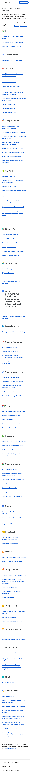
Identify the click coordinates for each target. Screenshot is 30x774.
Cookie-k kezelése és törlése (9, 488)
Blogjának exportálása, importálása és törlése (14, 557)
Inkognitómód (5, 483)
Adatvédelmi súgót (10, 748)
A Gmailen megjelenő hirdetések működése (13, 411)
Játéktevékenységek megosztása (11, 255)
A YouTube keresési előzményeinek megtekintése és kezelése (11, 81)
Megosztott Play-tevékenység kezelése (12, 238)
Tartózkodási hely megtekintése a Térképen (13, 132)
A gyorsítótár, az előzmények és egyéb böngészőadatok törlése (12, 474)
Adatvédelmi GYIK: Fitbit (8, 682)
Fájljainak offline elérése (8, 273)
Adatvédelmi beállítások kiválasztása (12, 469)
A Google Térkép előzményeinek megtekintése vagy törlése (10, 143)
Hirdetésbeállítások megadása (10, 543)
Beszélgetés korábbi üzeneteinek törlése (13, 445)
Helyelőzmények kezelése (9, 186)
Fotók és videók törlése (8, 597)
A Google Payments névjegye (9, 347)
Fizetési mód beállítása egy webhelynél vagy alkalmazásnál (13, 362)
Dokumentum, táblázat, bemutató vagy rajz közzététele (13, 317)
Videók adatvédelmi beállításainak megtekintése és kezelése (11, 87)
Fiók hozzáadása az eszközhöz (10, 234)
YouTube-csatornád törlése (9, 112)
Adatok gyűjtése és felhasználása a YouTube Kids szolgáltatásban (14, 99)
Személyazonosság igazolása (10, 351)
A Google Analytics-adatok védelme (11, 635)
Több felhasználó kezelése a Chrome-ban (13, 479)
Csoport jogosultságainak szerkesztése (12, 381)
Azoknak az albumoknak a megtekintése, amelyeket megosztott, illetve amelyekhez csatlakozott (13, 581)
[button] (3, 2)
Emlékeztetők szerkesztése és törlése (12, 621)
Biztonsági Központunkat (21, 26)
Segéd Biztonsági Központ (9, 696)
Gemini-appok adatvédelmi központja (12, 60)
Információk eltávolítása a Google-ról (11, 46)
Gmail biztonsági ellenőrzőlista (10, 428)
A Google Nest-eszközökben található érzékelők (12, 660)
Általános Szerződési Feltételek (10, 770)
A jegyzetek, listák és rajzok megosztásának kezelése (13, 612)
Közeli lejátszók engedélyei (9, 247)
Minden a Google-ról (13, 762)
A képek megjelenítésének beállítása (11, 415)
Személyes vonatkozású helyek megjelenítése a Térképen (10, 127)
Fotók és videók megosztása (9, 587)
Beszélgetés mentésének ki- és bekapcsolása (14, 441)
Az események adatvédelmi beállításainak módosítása (13, 518)
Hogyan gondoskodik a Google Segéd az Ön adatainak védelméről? (13, 701)
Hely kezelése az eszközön (9, 176)
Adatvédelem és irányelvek (9, 277)
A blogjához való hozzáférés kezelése (12, 561)
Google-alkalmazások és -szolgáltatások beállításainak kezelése (12, 181)
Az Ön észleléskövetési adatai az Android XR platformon (14, 220)
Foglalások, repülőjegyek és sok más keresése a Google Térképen (14, 137)
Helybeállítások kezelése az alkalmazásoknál (14, 190)
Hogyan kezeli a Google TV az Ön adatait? (13, 207)
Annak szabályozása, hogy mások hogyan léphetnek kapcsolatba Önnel (13, 454)
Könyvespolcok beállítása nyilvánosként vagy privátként (13, 332)
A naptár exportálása (7, 524)
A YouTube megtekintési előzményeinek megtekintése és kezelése (12, 75)
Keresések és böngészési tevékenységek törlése (13, 37)
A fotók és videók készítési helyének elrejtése (14, 575)
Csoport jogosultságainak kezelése (11, 377)
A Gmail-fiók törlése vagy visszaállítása (12, 423)
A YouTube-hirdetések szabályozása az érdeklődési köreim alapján (12, 93)
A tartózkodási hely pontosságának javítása (13, 152)
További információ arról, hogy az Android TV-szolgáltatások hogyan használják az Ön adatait (14, 213)
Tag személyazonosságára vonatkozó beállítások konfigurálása (12, 386)
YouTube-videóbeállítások (9, 108)
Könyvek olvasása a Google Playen (11, 243)
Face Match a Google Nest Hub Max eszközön (14, 728)
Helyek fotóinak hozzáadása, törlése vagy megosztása (13, 161)
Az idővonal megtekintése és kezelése (12, 156)
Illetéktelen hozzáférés (8, 419)
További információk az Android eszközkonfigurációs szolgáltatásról (11, 201)
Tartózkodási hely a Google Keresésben (12, 42)
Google (4, 762)
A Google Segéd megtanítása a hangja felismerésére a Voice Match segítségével (13, 723)
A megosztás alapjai (7, 269)
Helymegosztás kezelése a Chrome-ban (12, 492)
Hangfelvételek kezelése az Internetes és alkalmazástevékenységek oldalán (13, 717)
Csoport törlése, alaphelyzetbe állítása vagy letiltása (13, 396)
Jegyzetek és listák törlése (9, 617)
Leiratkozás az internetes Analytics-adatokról (14, 639)
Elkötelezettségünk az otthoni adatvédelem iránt (13, 653)
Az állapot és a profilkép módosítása (11, 449)
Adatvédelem (6, 766)
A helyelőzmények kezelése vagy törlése (12, 148)
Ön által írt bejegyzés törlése (9, 391)
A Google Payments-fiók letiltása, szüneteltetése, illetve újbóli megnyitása (12, 356)
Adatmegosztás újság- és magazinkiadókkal (13, 251)
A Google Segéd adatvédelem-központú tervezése (12, 711)
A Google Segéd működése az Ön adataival (13, 706)
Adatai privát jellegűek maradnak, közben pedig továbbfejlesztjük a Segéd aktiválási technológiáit (13, 734)
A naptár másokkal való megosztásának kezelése (12, 512)
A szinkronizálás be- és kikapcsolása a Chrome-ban (12, 497)
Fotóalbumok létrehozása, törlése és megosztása (11, 592)
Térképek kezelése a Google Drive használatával (11, 282)
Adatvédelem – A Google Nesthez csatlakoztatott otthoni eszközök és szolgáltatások (11, 667)
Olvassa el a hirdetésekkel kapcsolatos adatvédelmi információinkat (12, 538)
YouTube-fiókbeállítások (8, 104)
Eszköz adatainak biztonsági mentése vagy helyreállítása (13, 195)
